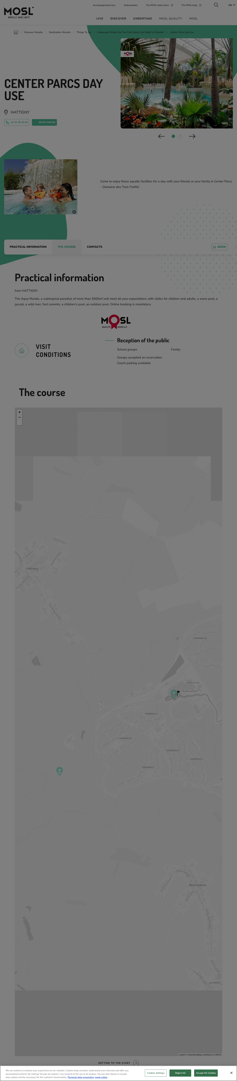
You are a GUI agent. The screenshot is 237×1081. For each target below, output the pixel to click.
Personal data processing (81, 1077)
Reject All (180, 1072)
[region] (118, 1073)
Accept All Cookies (206, 1072)
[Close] (231, 1073)
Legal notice (101, 1077)
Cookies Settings (155, 1072)
